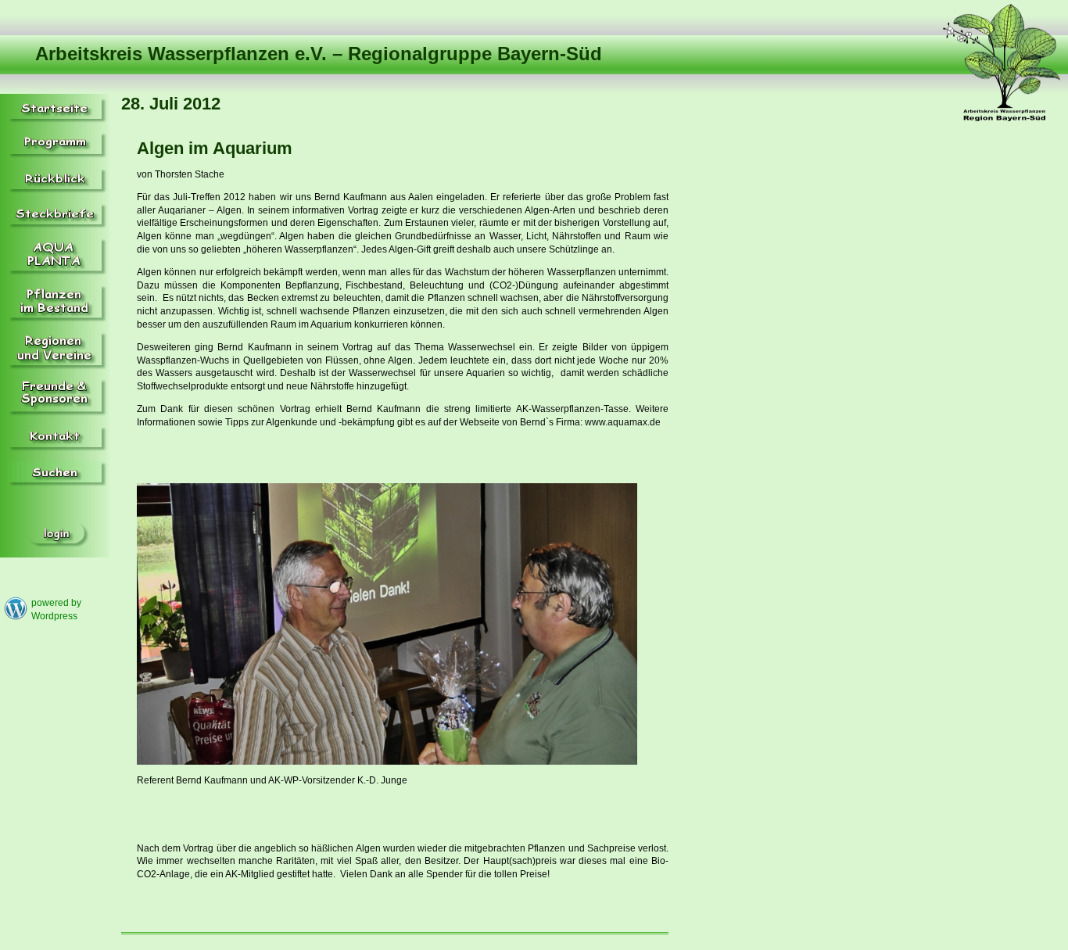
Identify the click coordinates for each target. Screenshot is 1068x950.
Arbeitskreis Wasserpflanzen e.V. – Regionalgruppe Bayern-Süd (318, 53)
